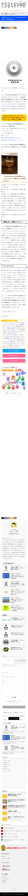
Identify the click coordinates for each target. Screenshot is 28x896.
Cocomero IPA (6, 106)
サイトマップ (4, 883)
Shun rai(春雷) (17, 270)
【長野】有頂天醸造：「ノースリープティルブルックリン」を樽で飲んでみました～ (18, 748)
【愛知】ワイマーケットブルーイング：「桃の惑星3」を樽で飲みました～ (19, 713)
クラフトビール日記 (6, 760)
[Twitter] (14, 889)
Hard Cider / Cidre (6, 764)
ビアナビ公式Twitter (14, 350)
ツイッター (7, 340)
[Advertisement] (14, 43)
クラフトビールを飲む (6, 858)
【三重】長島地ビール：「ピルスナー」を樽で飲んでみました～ (18, 619)
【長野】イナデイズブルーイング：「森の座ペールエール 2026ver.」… (17, 601)
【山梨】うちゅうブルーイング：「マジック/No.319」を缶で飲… (18, 633)
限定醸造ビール (18, 566)
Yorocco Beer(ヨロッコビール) (13, 137)
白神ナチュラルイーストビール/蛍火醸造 (11, 836)
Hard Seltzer (5, 766)
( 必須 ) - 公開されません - (9, 676)
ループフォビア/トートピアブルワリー (10, 833)
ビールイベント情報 (6, 770)
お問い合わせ (4, 876)
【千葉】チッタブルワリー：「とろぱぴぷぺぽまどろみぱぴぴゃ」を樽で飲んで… (18, 577)
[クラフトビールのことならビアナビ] (13, 5)
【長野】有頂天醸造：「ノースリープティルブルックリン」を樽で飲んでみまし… (18, 585)
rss (19, 1)
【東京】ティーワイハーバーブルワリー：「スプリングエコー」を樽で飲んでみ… (18, 593)
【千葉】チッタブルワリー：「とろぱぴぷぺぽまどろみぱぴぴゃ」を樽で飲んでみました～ (18, 738)
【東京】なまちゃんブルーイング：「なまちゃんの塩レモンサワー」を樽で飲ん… (18, 609)
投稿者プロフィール (14, 533)
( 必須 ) (5, 672)
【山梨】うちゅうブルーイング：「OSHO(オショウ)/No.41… (18, 626)
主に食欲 (3, 856)
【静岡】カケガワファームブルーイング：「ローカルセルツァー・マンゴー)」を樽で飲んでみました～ (8, 713)
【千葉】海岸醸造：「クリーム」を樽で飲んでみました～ (18, 641)
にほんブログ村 (14, 360)
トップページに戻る (13, 718)
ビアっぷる (4, 23)
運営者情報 (4, 881)
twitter (21, 1)
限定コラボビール (6, 768)
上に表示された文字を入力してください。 (14, 701)
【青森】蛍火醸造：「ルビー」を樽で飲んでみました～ (18, 568)
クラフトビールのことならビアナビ (13, 894)
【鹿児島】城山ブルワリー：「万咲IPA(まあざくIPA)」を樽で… (18, 648)
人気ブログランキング (14, 355)
